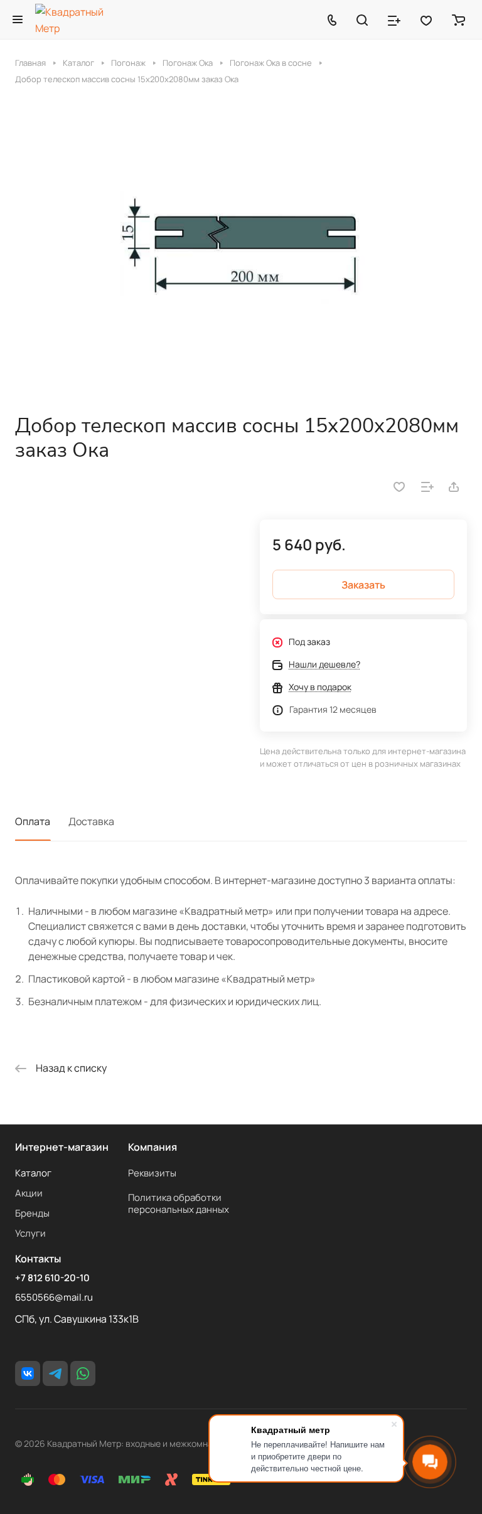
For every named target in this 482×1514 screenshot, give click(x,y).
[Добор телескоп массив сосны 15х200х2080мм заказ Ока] (241, 249)
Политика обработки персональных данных (178, 1203)
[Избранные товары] (426, 19)
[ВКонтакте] (27, 1373)
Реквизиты (152, 1173)
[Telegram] (55, 1373)
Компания (152, 1147)
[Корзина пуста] (458, 19)
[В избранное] (399, 487)
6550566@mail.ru (54, 1297)
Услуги (30, 1233)
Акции (29, 1193)
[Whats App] (82, 1373)
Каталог (33, 1173)
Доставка (91, 821)
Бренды (32, 1213)
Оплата (32, 821)
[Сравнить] (427, 487)
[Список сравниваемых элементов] (394, 19)
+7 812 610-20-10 (52, 1278)
